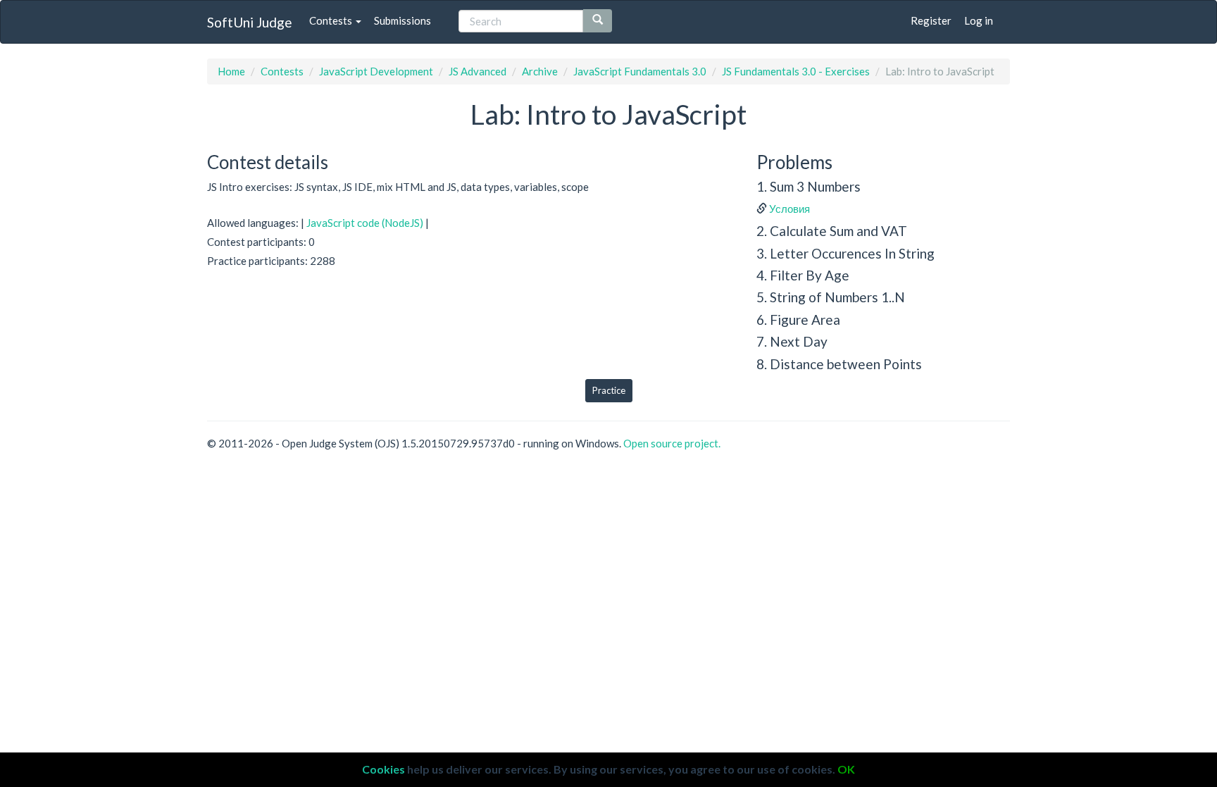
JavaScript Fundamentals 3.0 (639, 71)
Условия (789, 208)
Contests (331, 20)
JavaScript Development (376, 71)
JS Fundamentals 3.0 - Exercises (796, 71)
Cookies (383, 769)
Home (231, 71)
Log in (978, 20)
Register (931, 20)
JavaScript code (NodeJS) (364, 222)
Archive (540, 71)
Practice (608, 390)
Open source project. (671, 443)
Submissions (402, 20)
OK (846, 769)
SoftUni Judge (249, 22)
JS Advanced (477, 71)
